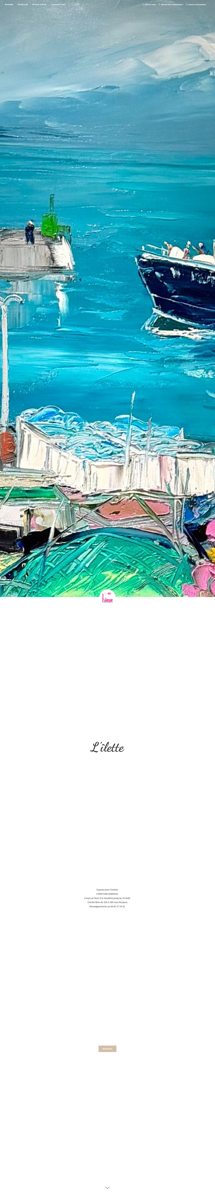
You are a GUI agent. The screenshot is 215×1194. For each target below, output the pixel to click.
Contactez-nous (58, 4)
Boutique (9, 4)
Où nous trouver (39, 4)
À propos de (22, 4)
